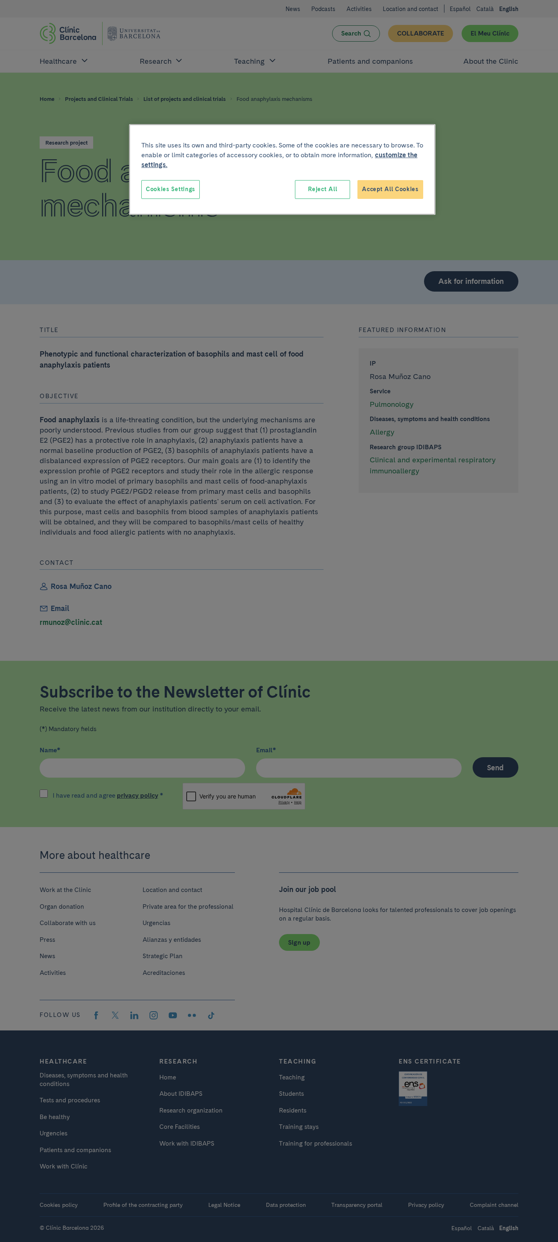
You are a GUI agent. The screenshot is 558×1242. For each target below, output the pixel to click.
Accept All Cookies (390, 189)
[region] (282, 169)
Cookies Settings (170, 189)
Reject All (322, 189)
